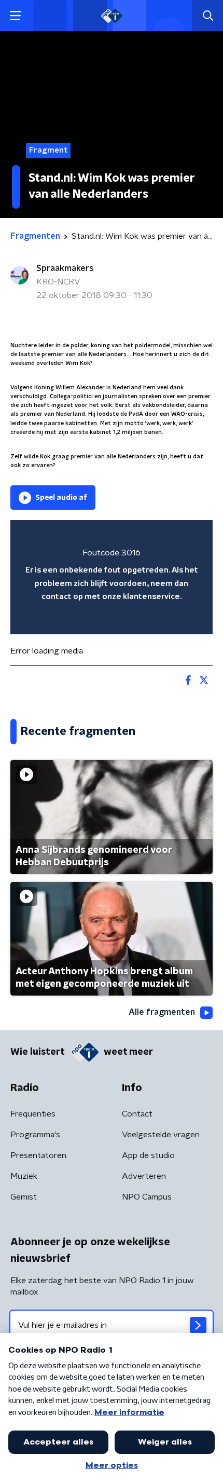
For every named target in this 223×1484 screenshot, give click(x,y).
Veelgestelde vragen (161, 1135)
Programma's (35, 1135)
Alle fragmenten (162, 1012)
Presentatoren (38, 1155)
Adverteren (144, 1176)
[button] (15, 15)
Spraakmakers (65, 268)
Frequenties (32, 1114)
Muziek (23, 1176)
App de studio (148, 1155)
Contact (137, 1114)
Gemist (23, 1197)
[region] (111, 577)
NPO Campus (147, 1197)
